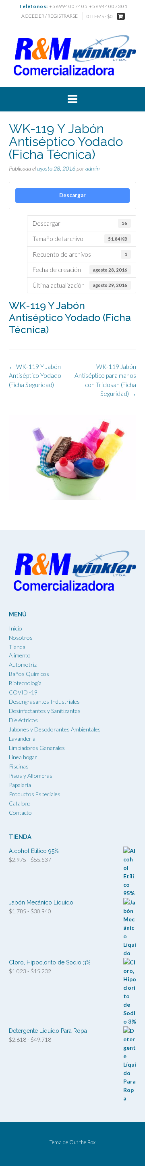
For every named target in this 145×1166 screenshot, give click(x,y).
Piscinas (19, 766)
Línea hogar (23, 757)
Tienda (17, 646)
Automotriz (23, 664)
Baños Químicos (29, 673)
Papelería (20, 784)
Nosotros (21, 637)
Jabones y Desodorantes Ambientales (55, 729)
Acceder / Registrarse (49, 16)
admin (92, 168)
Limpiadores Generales (37, 747)
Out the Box (82, 1142)
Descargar (72, 195)
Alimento (20, 655)
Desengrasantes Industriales (44, 701)
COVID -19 (23, 692)
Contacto (20, 812)
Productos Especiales (34, 794)
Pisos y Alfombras (30, 775)
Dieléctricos (23, 720)
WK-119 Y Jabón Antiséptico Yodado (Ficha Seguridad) (35, 375)
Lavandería (22, 738)
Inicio (15, 628)
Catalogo (20, 803)
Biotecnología (25, 683)
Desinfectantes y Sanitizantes (45, 710)
